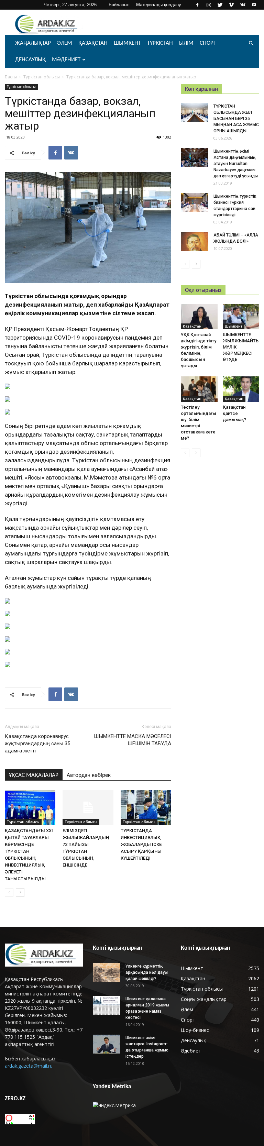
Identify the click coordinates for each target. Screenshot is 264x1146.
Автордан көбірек (89, 775)
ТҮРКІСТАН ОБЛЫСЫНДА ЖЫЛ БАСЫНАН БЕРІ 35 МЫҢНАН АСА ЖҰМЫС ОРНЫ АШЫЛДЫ (236, 118)
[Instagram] (209, 5)
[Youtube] (254, 5)
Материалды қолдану (158, 4)
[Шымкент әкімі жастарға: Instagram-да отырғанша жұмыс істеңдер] (106, 1044)
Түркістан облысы (41, 77)
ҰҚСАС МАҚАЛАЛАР (33, 775)
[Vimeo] (231, 5)
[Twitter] (220, 5)
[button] (251, 43)
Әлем (64, 43)
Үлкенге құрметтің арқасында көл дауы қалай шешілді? (146, 972)
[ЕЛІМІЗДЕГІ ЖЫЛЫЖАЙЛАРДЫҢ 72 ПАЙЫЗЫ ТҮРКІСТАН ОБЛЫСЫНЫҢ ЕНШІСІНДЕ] (88, 807)
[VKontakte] (243, 5)
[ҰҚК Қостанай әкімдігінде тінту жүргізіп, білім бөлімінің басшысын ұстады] (199, 316)
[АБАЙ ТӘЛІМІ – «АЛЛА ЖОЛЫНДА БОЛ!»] (194, 241)
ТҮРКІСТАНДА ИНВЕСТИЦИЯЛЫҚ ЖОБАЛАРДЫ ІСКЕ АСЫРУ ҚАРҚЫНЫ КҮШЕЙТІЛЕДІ (141, 844)
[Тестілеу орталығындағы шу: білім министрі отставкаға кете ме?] (199, 388)
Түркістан (160, 43)
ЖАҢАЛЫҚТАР (33, 43)
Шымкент (127, 43)
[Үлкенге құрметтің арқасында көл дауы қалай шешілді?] (106, 972)
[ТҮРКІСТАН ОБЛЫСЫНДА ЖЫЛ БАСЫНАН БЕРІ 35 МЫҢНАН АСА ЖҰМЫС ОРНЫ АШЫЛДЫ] (194, 112)
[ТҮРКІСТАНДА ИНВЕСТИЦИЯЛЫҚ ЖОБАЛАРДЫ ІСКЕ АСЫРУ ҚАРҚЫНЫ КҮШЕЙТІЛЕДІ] (146, 807)
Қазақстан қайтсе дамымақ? (234, 413)
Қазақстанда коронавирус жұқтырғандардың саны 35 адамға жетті (37, 743)
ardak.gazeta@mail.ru (29, 1065)
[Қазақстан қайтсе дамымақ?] (241, 388)
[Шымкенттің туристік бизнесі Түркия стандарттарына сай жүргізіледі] (194, 202)
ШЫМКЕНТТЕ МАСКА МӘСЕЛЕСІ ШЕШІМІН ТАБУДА (132, 740)
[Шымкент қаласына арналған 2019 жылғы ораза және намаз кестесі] (106, 1005)
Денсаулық (30, 60)
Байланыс (119, 4)
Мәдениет (66, 60)
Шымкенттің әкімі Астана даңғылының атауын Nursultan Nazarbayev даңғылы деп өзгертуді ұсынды (235, 163)
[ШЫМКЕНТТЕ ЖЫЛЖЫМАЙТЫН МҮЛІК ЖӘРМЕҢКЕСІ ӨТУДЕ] (241, 316)
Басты (11, 77)
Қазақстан (93, 43)
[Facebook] (197, 5)
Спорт (208, 43)
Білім (186, 43)
